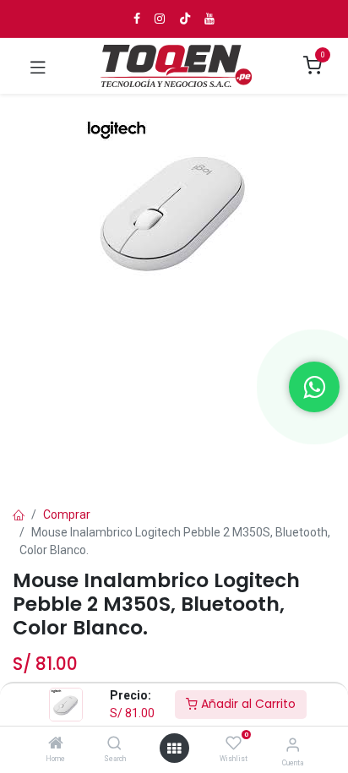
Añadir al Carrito (247, 703)
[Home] (55, 744)
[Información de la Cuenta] (293, 744)
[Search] (114, 744)
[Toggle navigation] (38, 66)
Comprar (66, 514)
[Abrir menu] (174, 748)
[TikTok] (185, 18)
